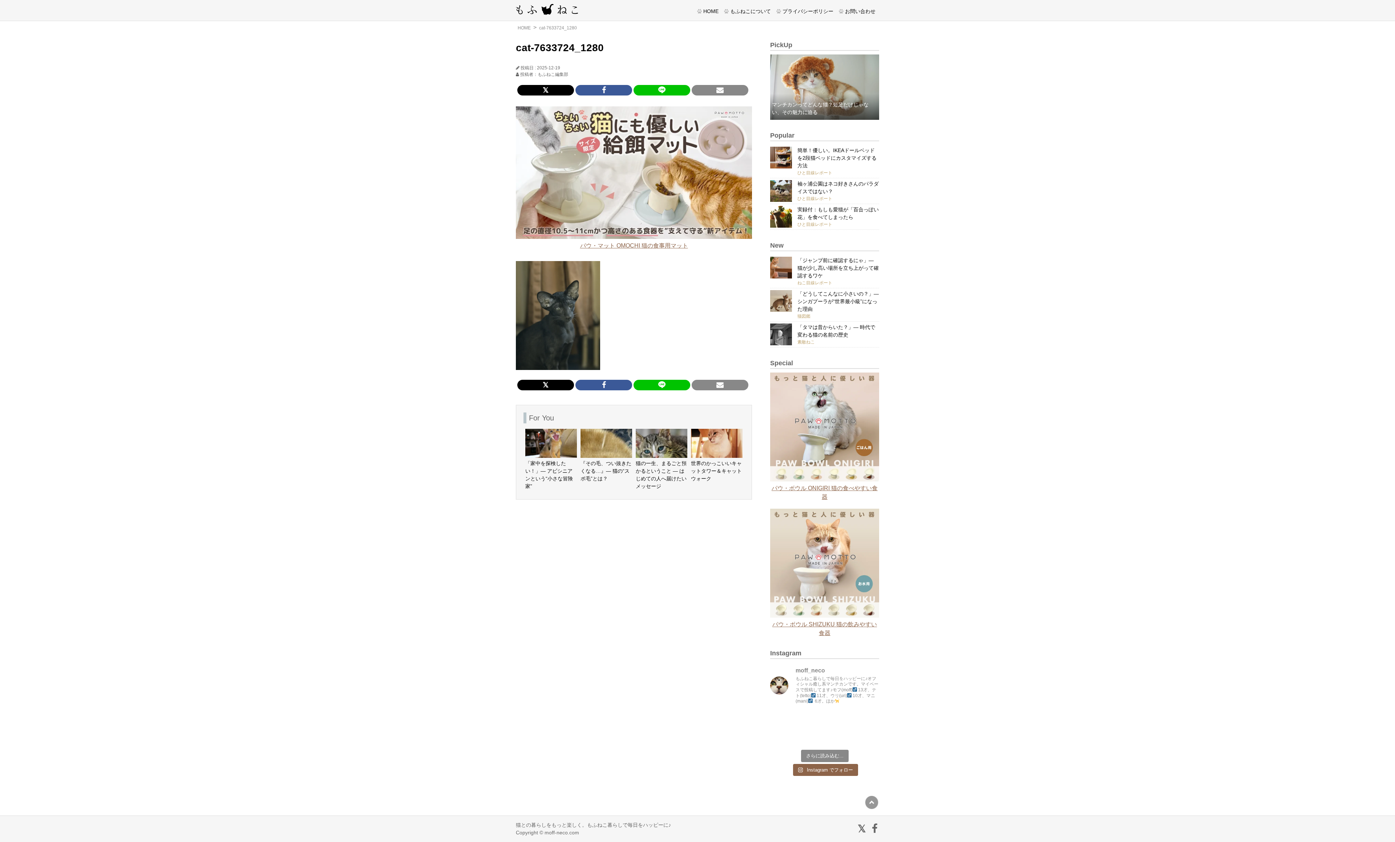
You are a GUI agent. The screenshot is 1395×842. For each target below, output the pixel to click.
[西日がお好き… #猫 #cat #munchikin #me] (866, 720)
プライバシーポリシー (808, 11)
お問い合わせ (860, 11)
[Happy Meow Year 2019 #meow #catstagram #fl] (783, 736)
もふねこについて (750, 11)
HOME (711, 11)
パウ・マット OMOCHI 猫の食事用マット (634, 246)
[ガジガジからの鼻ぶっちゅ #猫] (811, 720)
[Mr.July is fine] (838, 736)
